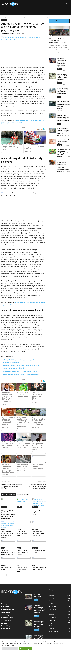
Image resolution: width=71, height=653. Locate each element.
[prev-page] (2, 575)
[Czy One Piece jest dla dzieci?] (8, 561)
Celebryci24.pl (5, 612)
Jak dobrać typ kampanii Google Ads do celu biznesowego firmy (8, 552)
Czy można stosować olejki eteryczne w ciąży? (63, 141)
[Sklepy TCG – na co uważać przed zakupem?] (59, 31)
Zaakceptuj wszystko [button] (25, 649)
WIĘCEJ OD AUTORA (23, 494)
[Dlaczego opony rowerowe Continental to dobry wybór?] (39, 525)
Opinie (41, 11)
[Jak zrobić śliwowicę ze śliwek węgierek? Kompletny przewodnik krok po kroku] (52, 151)
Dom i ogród (27, 11)
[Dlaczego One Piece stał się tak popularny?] (39, 561)
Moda (46, 11)
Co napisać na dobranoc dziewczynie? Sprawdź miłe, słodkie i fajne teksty (37, 486)
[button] (67, 4)
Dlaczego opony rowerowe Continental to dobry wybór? (38, 533)
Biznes (35, 11)
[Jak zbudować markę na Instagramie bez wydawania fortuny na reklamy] (39, 503)
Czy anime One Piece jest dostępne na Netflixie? (22, 569)
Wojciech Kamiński (9, 33)
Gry (18, 565)
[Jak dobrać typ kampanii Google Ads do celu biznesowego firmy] (8, 544)
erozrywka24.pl (6, 620)
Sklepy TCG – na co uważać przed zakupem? (39, 596)
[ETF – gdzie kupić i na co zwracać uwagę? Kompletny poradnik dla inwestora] (52, 103)
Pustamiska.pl (5, 626)
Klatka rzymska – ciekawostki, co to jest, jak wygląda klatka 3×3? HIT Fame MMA (11, 486)
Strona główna (5, 17)
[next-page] (5, 575)
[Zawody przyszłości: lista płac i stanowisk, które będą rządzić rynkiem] (8, 525)
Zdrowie (60, 145)
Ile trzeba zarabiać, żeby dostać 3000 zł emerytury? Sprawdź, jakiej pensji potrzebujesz (62, 78)
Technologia (16, 11)
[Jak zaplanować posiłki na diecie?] (23, 503)
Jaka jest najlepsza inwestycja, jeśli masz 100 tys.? (23, 552)
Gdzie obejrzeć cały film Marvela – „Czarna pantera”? (21, 375)
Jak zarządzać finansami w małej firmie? (22, 533)
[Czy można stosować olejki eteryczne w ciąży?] (52, 141)
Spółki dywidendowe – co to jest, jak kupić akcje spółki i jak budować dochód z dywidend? (63, 92)
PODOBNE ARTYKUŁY (8, 494)
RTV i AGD (8, 11)
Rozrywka (53, 11)
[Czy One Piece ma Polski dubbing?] (39, 544)
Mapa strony (5, 606)
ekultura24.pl (5, 615)
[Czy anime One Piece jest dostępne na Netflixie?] (23, 561)
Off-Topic (61, 11)
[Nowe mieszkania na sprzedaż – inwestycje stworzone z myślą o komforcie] (52, 130)
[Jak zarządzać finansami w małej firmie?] (23, 525)
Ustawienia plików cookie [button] (10, 649)
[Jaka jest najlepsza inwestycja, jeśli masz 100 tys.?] (23, 544)
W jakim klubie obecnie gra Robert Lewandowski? (20, 371)
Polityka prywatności (8, 609)
